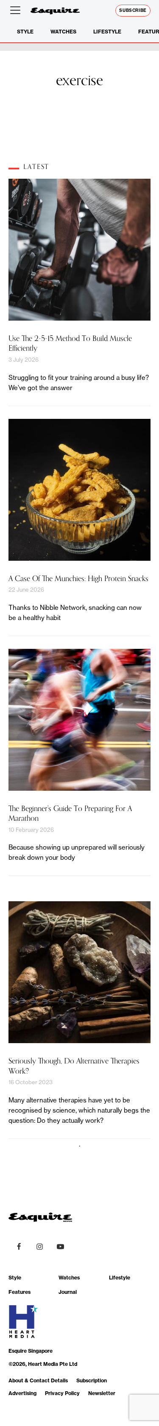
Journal (68, 1292)
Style (25, 31)
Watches (63, 31)
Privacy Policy (62, 1393)
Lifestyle (107, 31)
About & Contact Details (38, 1380)
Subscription (91, 1380)
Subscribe (133, 10)
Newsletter (101, 1393)
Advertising (22, 1393)
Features (19, 1292)
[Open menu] (16, 11)
